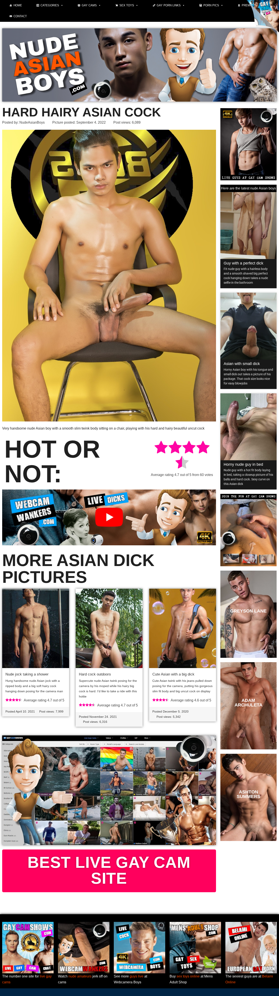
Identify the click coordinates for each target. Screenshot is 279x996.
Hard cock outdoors (95, 674)
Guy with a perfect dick (243, 263)
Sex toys (126, 5)
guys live (136, 976)
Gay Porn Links (169, 5)
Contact (20, 16)
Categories (50, 5)
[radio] (161, 447)
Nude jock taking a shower (27, 674)
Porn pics (211, 5)
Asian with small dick (242, 364)
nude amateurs (80, 976)
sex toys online (188, 976)
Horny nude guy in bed (243, 464)
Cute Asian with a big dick (173, 674)
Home (18, 5)
